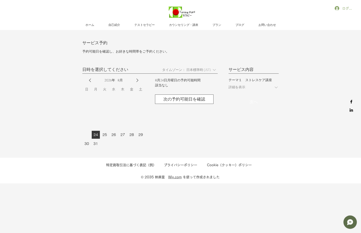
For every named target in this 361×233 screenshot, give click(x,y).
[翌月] (137, 80)
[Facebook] (351, 101)
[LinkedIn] (351, 110)
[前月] (90, 80)
